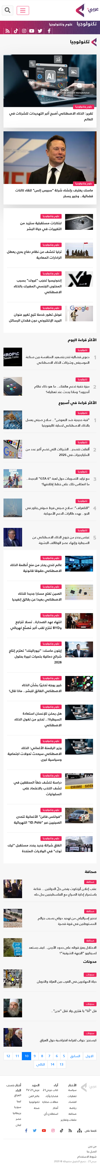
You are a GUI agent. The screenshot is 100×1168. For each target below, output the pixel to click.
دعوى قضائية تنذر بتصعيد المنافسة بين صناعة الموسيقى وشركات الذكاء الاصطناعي (58, 360)
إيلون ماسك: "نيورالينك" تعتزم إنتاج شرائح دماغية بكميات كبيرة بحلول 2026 (35, 656)
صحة (37, 1108)
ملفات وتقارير (69, 1120)
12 (8, 1056)
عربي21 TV (33, 1090)
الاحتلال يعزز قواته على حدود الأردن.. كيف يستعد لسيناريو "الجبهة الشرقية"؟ (63, 950)
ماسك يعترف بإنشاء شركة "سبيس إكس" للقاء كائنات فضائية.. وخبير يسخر (54, 193)
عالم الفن (34, 1096)
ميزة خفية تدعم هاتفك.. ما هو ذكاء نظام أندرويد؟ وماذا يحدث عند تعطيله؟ (62, 389)
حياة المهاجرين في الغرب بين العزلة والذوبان (67, 981)
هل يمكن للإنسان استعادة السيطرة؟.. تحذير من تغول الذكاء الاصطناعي (38, 719)
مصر (18, 1119)
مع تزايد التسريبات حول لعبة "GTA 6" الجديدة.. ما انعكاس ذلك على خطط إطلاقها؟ (58, 481)
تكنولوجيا (87, 24)
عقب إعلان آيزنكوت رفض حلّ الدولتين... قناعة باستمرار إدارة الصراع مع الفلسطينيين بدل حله (65, 892)
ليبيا (19, 1101)
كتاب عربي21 (50, 1090)
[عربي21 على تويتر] (40, 31)
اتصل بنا (92, 1151)
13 (61, 1064)
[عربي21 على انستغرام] (24, 31)
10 (26, 1056)
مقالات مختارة (50, 1102)
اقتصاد (72, 1102)
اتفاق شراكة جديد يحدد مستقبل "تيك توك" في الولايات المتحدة (35, 848)
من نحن (92, 1146)
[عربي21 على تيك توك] (16, 31)
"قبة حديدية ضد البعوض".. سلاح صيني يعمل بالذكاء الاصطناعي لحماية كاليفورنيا (58, 423)
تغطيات (72, 1096)
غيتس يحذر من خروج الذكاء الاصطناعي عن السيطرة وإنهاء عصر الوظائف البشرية (61, 540)
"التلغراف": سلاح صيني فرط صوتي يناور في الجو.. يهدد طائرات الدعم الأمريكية (58, 511)
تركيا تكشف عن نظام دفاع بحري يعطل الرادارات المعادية (34, 254)
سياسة (72, 1090)
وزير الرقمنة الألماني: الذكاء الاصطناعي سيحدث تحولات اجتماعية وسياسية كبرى (35, 753)
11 (17, 1056)
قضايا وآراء (52, 1096)
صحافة (91, 872)
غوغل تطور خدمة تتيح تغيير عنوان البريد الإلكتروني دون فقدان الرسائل (35, 317)
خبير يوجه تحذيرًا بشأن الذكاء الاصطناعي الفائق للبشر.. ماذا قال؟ (35, 688)
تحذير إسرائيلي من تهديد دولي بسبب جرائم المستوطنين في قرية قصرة (67, 921)
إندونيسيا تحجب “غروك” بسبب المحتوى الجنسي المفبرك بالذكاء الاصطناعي (38, 286)
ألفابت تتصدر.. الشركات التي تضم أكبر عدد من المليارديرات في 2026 (58, 452)
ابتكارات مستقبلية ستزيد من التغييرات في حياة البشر (41, 226)
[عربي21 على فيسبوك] (49, 31)
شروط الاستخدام (87, 1156)
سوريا (17, 1107)
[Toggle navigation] (23, 10)
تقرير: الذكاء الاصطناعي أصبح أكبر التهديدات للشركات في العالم (51, 116)
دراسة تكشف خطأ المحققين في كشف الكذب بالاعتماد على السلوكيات (38, 788)
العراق (17, 1095)
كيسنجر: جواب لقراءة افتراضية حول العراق (68, 1040)
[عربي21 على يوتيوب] (31, 31)
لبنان (18, 1125)
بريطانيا (17, 1113)
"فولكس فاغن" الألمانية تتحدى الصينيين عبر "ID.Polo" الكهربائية (38, 819)
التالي (41, 1064)
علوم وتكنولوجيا (60, 24)
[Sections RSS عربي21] (79, 1130)
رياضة (73, 1108)
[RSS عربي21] (8, 31)
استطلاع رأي (51, 1114)
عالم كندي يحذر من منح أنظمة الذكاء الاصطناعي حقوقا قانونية (36, 568)
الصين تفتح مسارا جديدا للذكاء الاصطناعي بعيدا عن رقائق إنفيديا (37, 596)
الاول (89, 1056)
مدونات (90, 962)
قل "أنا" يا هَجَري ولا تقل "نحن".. (74, 1011)
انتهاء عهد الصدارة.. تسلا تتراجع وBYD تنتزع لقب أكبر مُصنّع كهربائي (36, 625)
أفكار (55, 1108)
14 (52, 1064)
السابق (75, 1056)
